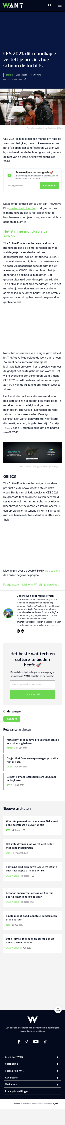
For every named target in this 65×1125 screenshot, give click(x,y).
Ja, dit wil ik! (32, 694)
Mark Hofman (22, 75)
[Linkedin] (22, 631)
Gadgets (9, 75)
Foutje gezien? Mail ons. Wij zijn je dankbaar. (31, 584)
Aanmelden (49, 185)
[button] (55, 1057)
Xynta (55, 1104)
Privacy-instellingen (16, 1091)
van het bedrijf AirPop (22, 208)
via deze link (52, 570)
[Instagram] (18, 631)
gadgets (12, 719)
